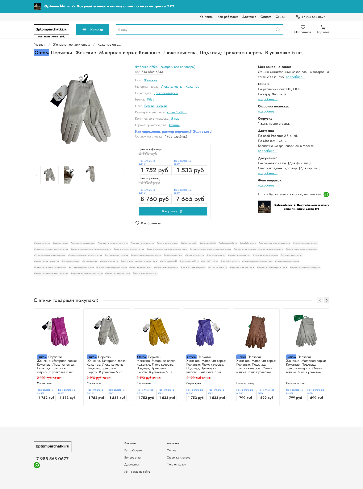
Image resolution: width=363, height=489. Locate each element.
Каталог (96, 29)
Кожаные (192, 86)
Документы (131, 464)
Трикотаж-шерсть (166, 93)
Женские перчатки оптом (71, 44)
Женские (150, 80)
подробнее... (295, 76)
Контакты (206, 16)
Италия (174, 125)
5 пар (175, 118)
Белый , (150, 105)
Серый (162, 105)
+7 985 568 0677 (313, 17)
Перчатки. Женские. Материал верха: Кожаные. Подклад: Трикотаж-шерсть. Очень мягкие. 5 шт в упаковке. (256, 364)
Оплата (265, 16)
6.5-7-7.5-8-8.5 (177, 112)
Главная (39, 44)
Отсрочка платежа (179, 457)
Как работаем (227, 16)
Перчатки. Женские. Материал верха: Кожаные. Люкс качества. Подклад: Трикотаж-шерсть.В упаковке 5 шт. (206, 364)
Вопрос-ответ (132, 457)
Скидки (281, 16)
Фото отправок (176, 464)
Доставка (249, 16)
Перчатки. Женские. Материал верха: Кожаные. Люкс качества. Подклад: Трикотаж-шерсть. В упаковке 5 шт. (57, 364)
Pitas (150, 99)
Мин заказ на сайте (137, 471)
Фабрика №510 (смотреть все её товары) (165, 66)
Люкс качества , (173, 86)
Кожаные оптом (109, 44)
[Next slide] (122, 112)
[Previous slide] (40, 112)
